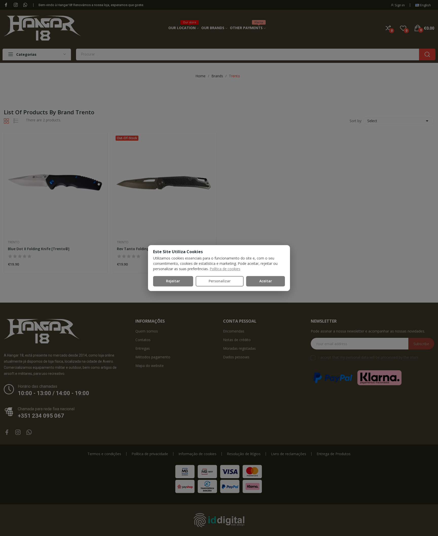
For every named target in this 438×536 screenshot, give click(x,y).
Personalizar (220, 281)
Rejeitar (173, 281)
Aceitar (265, 281)
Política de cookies (225, 268)
